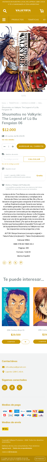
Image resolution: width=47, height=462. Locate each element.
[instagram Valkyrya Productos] (5, 387)
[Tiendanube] (10, 452)
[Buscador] (5, 11)
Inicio (4, 103)
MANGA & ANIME (28, 103)
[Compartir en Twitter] (16, 264)
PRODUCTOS (18, 20)
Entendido (40, 459)
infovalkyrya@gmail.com (16, 367)
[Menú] (4, 19)
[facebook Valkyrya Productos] (12, 387)
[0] (42, 11)
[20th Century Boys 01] (25, 342)
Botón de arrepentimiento (22, 448)
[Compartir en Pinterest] (21, 264)
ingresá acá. (6, 448)
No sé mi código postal (10, 164)
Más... (40, 103)
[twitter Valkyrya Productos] (19, 387)
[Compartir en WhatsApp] (4, 263)
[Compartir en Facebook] (10, 264)
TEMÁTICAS (33, 20)
